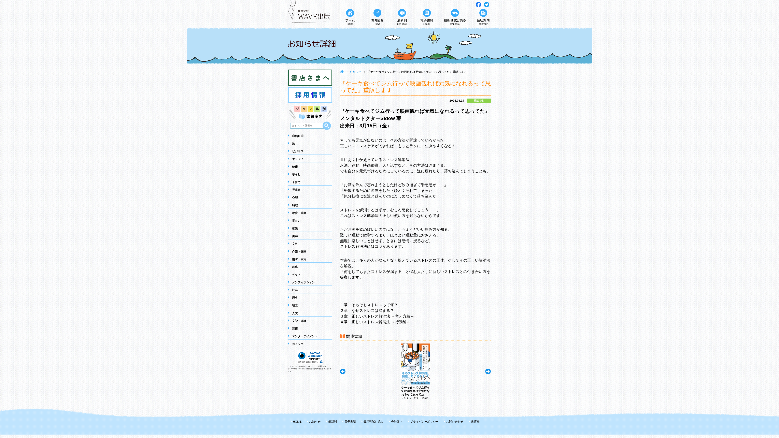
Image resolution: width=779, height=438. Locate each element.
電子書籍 (350, 421)
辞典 (295, 266)
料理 (295, 205)
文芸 (295, 243)
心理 (295, 197)
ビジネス (297, 151)
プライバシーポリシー (424, 421)
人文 (295, 313)
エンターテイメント (305, 336)
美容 (295, 236)
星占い (296, 220)
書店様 (475, 421)
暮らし (296, 174)
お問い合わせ (454, 421)
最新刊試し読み (373, 421)
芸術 (295, 328)
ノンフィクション (303, 282)
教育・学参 (299, 213)
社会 (295, 290)
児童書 (296, 189)
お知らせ (355, 71)
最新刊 (332, 421)
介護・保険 (299, 251)
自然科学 (297, 135)
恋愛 (295, 228)
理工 (295, 305)
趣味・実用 (299, 259)
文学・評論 (299, 320)
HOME (297, 421)
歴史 (295, 297)
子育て (296, 182)
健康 (295, 166)
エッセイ (297, 159)
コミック (297, 344)
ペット (296, 274)
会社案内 (396, 421)
